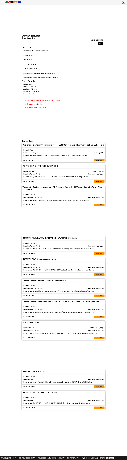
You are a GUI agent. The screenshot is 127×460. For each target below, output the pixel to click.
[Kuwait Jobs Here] (13, 3)
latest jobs (39, 104)
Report (100, 43)
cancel (111, 458)
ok (107, 458)
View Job (99, 160)
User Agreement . (98, 458)
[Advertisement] (64, 20)
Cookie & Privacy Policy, (73, 458)
